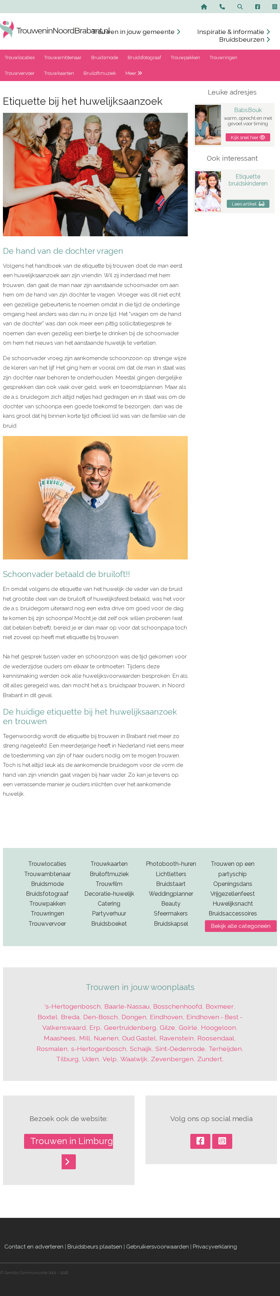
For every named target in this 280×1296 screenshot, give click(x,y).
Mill (84, 1038)
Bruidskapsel (171, 923)
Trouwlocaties (20, 57)
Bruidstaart (171, 883)
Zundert (209, 1059)
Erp (94, 1027)
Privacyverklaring (215, 1246)
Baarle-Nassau (126, 1006)
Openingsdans (232, 883)
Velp (109, 1059)
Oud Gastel (139, 1038)
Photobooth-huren (171, 863)
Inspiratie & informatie (231, 31)
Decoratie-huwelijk (109, 893)
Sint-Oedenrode (180, 1048)
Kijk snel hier (245, 137)
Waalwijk (133, 1059)
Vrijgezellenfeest (232, 893)
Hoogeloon (218, 1027)
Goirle (188, 1027)
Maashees (59, 1038)
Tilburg (67, 1059)
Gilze (167, 1027)
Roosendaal (215, 1038)
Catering (109, 903)
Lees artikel (245, 204)
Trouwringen (223, 57)
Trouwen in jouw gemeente (134, 31)
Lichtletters (171, 874)
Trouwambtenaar (63, 57)
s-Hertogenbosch (98, 1048)
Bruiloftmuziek (99, 73)
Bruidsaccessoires (233, 913)
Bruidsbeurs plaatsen (94, 1246)
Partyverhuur (109, 913)
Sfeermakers (171, 913)
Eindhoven (166, 1017)
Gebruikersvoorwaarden (157, 1246)
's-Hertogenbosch (72, 1006)
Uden (90, 1059)
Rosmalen (51, 1048)
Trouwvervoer (20, 73)
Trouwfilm (109, 883)
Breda (70, 1017)
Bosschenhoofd (177, 1006)
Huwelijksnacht (233, 903)
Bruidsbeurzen (242, 39)
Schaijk (141, 1048)
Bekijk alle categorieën (241, 926)
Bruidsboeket (109, 923)
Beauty (170, 903)
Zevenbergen (172, 1059)
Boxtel (47, 1017)
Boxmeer (220, 1006)
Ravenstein (176, 1038)
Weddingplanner (171, 893)
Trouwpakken (185, 57)
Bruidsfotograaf (144, 57)
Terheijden (225, 1048)
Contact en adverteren (33, 1246)
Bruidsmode (104, 57)
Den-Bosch (100, 1017)
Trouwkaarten (59, 73)
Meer (131, 73)
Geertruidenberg (130, 1027)
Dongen (133, 1017)
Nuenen (106, 1038)
